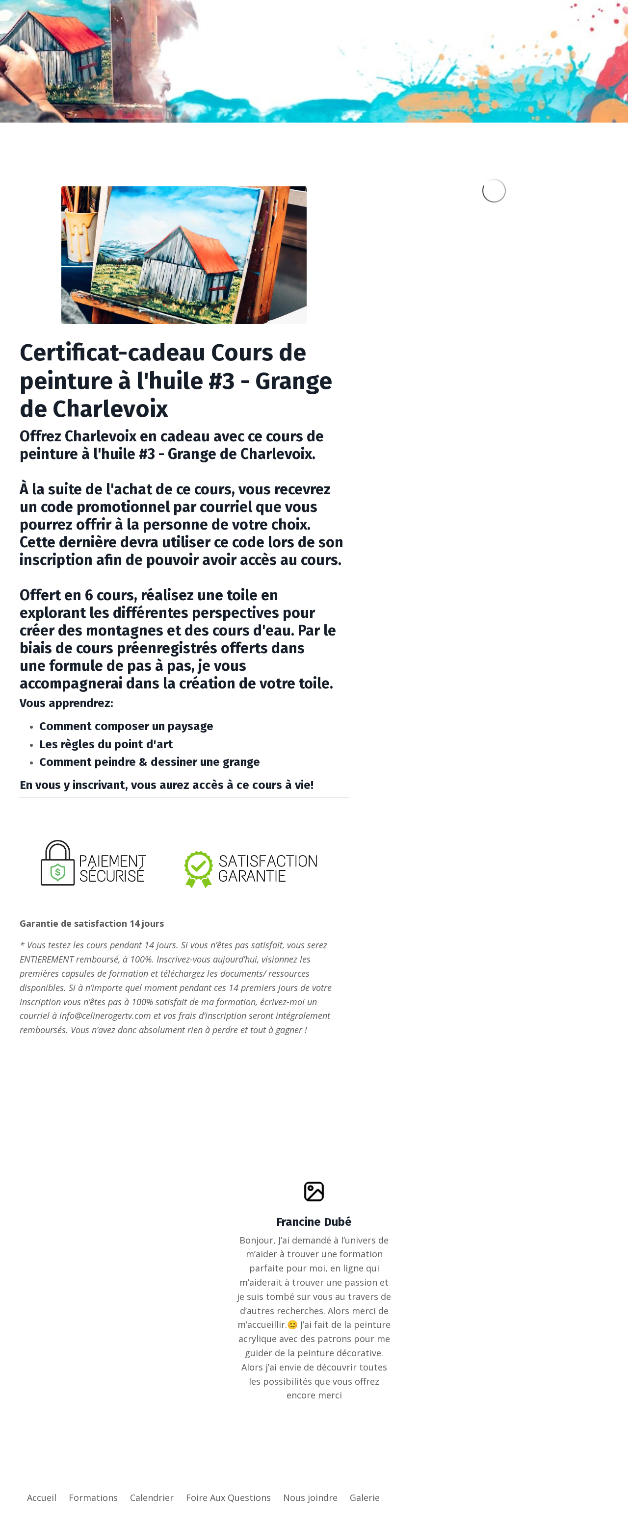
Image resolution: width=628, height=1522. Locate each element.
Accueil (41, 1497)
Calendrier (152, 1497)
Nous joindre (310, 1497)
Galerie (365, 1497)
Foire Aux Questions (228, 1497)
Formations (93, 1497)
